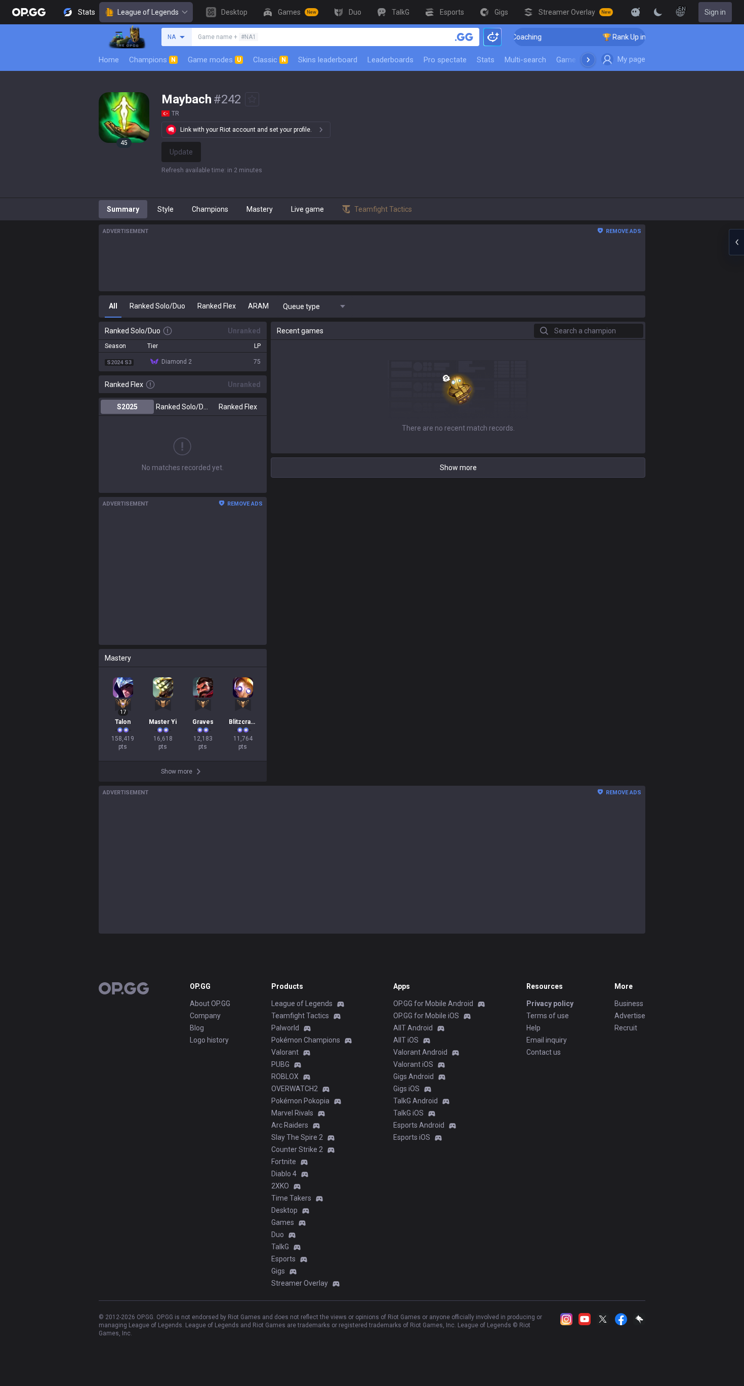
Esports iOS (411, 1137)
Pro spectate (445, 59)
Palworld (285, 1028)
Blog (197, 1028)
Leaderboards (390, 59)
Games (282, 1222)
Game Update (578, 59)
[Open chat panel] (736, 242)
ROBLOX (285, 1076)
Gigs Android (413, 1076)
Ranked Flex (238, 407)
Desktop (284, 1210)
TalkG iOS (408, 1113)
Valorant (285, 1052)
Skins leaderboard (327, 59)
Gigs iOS (406, 1089)
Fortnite (283, 1162)
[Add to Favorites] (252, 99)
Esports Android (418, 1125)
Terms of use (547, 1016)
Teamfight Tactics (300, 1016)
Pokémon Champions (305, 1040)
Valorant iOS (413, 1064)
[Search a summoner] (464, 37)
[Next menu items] (588, 60)
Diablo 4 (284, 1174)
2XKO (280, 1186)
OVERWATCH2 (294, 1089)
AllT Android (413, 1028)
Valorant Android (420, 1052)
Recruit (625, 1028)
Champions (152, 59)
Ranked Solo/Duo (182, 407)
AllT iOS (406, 1040)
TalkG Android (415, 1101)
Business (628, 1003)
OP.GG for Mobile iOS (426, 1016)
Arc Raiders (289, 1125)
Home (109, 59)
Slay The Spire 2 (297, 1137)
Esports (283, 1259)
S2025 (127, 407)
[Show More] (636, 12)
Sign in (715, 12)
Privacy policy (549, 1003)
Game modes (214, 59)
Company (205, 1016)
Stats (485, 59)
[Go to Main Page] (29, 12)
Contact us (543, 1052)
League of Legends (148, 12)
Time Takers (291, 1198)
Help (533, 1028)
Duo (277, 1234)
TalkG (280, 1247)
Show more (458, 468)
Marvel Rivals (292, 1113)
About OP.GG (210, 1003)
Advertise (629, 1016)
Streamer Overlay (299, 1283)
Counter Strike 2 (297, 1149)
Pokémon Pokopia (300, 1101)
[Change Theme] (658, 12)
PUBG (280, 1064)
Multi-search (525, 59)
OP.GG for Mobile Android (433, 1003)
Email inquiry (546, 1040)
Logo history (209, 1040)
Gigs (278, 1271)
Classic (269, 59)
